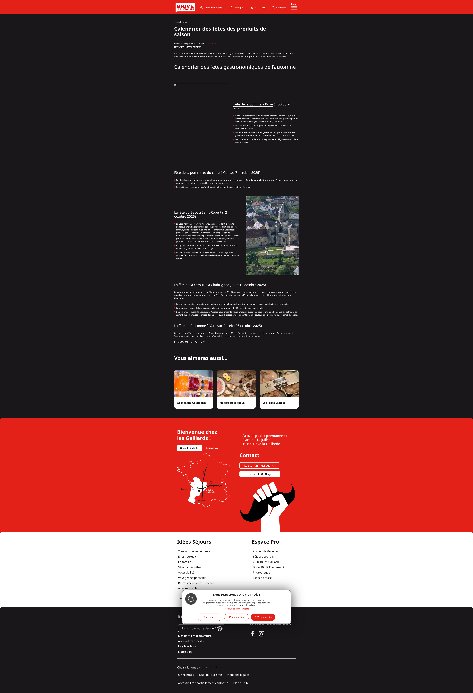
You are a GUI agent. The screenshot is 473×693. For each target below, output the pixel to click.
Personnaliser (236, 617)
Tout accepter (264, 617)
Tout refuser (210, 617)
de (216, 667)
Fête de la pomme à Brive (253, 104)
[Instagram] (262, 634)
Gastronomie (193, 47)
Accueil (177, 22)
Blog (185, 22)
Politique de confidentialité (236, 609)
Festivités (179, 47)
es (205, 667)
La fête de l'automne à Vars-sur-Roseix (204, 325)
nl (221, 667)
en (200, 667)
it (210, 667)
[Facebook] (252, 634)
